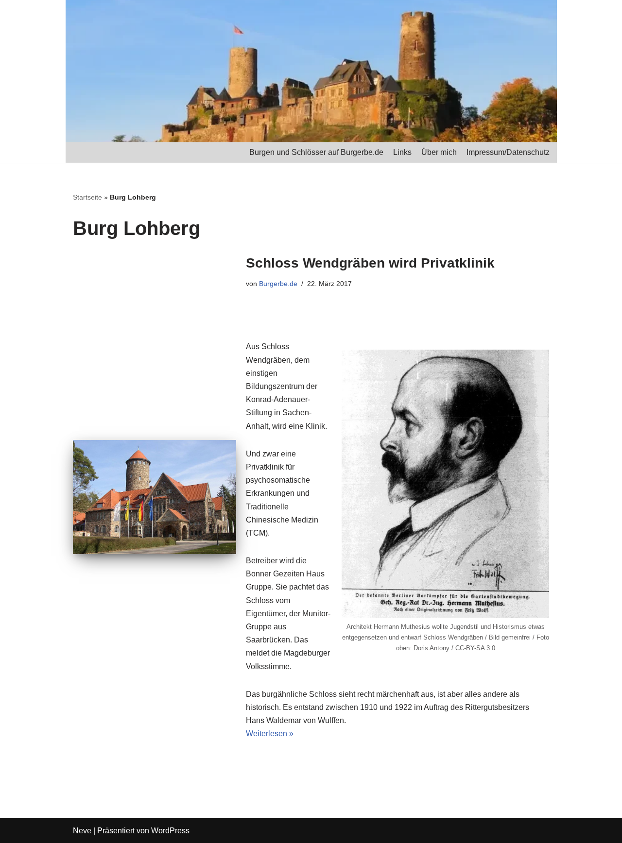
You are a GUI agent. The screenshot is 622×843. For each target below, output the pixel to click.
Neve (82, 830)
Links (402, 152)
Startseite (87, 197)
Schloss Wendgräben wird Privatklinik (370, 262)
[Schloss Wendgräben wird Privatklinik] (154, 497)
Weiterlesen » (270, 733)
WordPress (170, 830)
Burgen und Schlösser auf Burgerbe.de (316, 152)
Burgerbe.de (278, 283)
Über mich (439, 152)
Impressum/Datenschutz (508, 152)
